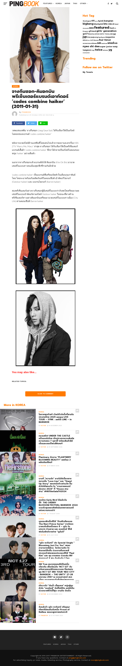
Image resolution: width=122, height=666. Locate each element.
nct (91, 40)
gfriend (92, 31)
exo (91, 28)
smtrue (104, 43)
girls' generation (106, 31)
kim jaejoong (92, 37)
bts (105, 24)
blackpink (98, 24)
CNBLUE (111, 24)
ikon (90, 34)
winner (105, 50)
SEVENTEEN (87, 43)
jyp (85, 37)
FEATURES (47, 3)
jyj (114, 33)
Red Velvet (105, 40)
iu (93, 34)
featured (101, 27)
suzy (115, 46)
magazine (110, 37)
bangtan (108, 20)
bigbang (88, 24)
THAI (75, 3)
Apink (101, 20)
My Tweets (88, 72)
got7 (85, 33)
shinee (94, 43)
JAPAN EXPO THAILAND (103, 34)
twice (98, 50)
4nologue (87, 21)
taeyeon (87, 49)
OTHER (83, 3)
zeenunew (86, 53)
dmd (116, 24)
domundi (86, 28)
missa (85, 40)
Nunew (96, 40)
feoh (112, 28)
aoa (96, 21)
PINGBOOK (26, 112)
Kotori (43, 425)
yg (110, 50)
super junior (106, 46)
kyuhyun (101, 37)
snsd (110, 43)
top (93, 50)
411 (92, 20)
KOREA (59, 3)
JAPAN (67, 3)
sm (99, 43)
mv (89, 40)
